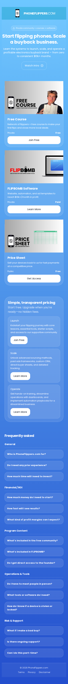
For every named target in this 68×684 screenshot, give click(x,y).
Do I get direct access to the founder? (31, 563)
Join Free (34, 140)
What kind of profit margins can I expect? (33, 519)
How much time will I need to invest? (29, 476)
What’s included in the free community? (32, 540)
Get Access (34, 278)
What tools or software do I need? (28, 595)
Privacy (32, 672)
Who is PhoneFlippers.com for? (26, 454)
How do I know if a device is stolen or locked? (29, 607)
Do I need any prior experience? (27, 465)
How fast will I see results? (23, 508)
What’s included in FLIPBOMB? (26, 551)
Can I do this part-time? (22, 653)
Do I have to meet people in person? (29, 583)
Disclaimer (44, 672)
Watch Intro (32, 65)
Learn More (34, 209)
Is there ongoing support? (23, 641)
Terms (21, 672)
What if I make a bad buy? (23, 630)
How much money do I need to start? (30, 497)
